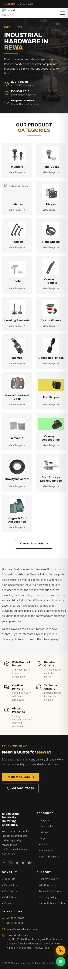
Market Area (11, 885)
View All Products (32, 543)
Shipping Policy (47, 897)
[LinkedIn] (17, 863)
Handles (43, 844)
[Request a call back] (60, 950)
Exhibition (10, 897)
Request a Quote (18, 776)
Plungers (44, 820)
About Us (9, 878)
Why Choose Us (47, 885)
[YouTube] (23, 863)
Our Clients (10, 891)
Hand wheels (46, 850)
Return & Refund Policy (52, 903)
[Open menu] (62, 13)
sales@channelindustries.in (22, 929)
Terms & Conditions (50, 891)
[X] (10, 863)
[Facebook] (4, 863)
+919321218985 (15, 922)
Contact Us (11, 903)
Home (7, 26)
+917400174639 (19, 3)
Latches (43, 832)
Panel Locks (46, 826)
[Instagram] (29, 863)
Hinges (43, 838)
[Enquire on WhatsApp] (60, 961)
